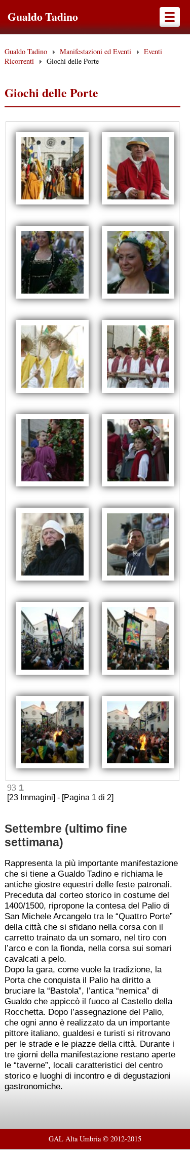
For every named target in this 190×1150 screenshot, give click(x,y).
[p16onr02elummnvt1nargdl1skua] (138, 485)
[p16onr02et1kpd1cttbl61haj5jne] (138, 673)
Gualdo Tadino (43, 16)
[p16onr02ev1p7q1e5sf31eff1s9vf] (52, 767)
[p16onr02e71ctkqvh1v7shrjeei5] (52, 297)
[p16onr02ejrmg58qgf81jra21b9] (52, 485)
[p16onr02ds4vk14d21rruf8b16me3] (52, 203)
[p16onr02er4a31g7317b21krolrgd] (52, 673)
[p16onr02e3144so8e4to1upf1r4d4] (138, 203)
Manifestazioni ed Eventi (95, 51)
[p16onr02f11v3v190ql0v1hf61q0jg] (138, 767)
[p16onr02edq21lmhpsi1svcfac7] (52, 391)
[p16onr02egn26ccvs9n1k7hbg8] (138, 391)
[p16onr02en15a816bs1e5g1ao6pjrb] (52, 579)
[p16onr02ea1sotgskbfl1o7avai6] (138, 297)
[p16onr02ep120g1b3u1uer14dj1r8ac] (138, 579)
